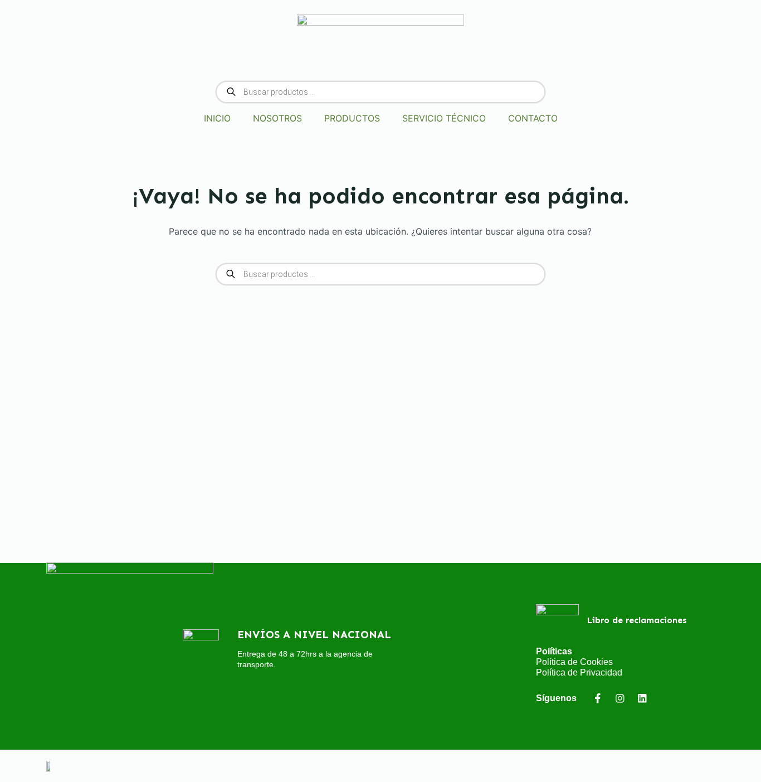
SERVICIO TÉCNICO (444, 118)
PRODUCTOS (352, 118)
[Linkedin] (642, 698)
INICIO (217, 118)
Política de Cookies (574, 662)
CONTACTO (533, 118)
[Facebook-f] (597, 698)
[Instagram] (620, 698)
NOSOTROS (277, 118)
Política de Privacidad (579, 672)
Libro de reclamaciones (637, 620)
